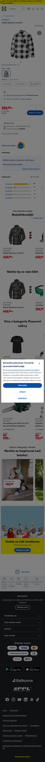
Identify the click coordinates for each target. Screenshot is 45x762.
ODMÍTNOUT (22, 398)
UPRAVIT (22, 392)
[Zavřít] (39, 363)
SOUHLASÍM (22, 385)
